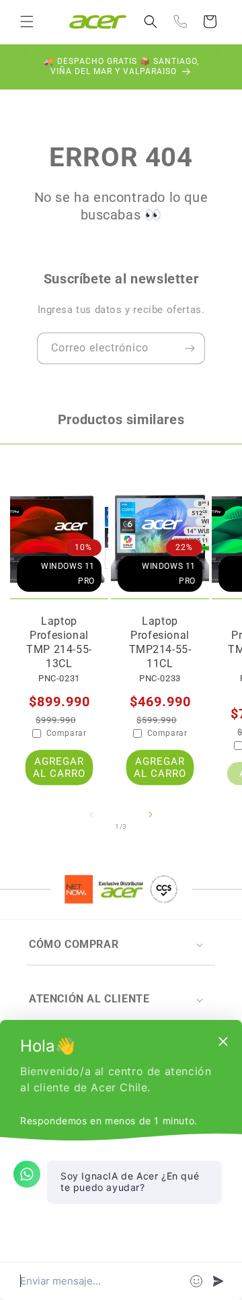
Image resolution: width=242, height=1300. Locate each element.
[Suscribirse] (189, 348)
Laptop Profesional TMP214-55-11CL (160, 642)
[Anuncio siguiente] (217, 66)
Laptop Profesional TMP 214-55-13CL (59, 642)
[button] (27, 21)
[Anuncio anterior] (25, 66)
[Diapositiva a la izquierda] (91, 827)
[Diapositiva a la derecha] (150, 827)
